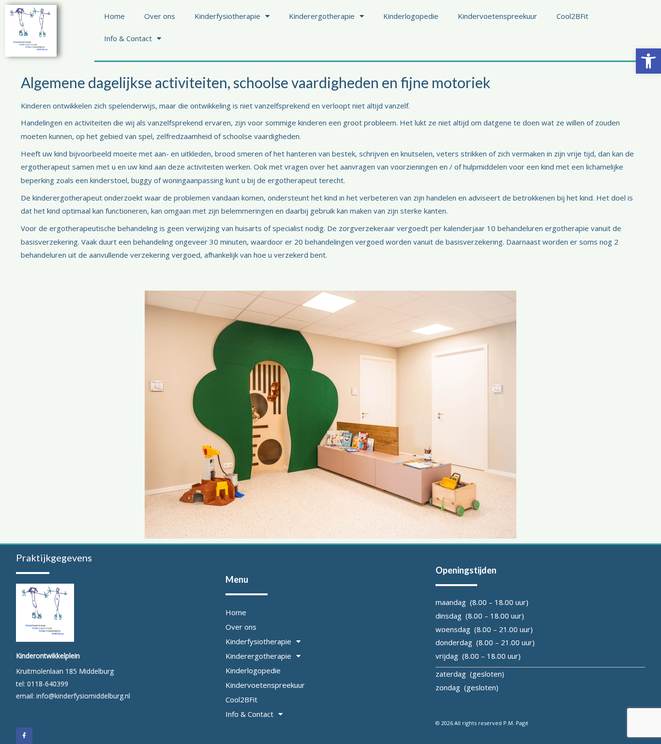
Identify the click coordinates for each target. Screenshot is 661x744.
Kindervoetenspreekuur (497, 16)
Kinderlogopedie (410, 16)
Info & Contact (128, 38)
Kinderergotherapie (322, 16)
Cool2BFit (572, 16)
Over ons (159, 16)
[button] (648, 61)
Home (114, 16)
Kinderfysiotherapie (227, 16)
